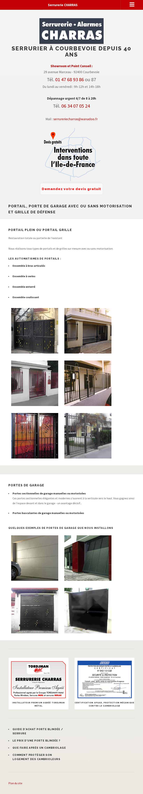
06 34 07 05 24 (75, 106)
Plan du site (15, 783)
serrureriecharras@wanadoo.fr (75, 119)
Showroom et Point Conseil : (72, 66)
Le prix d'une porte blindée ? (37, 740)
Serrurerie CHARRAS (63, 5)
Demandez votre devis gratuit (71, 189)
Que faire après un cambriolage (39, 747)
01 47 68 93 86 (69, 79)
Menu (132, 4)
